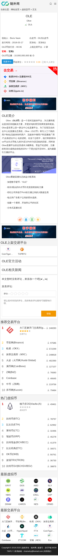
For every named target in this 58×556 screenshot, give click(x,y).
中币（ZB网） (13, 384)
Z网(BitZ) (11, 372)
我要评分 (7, 61)
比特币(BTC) (13, 418)
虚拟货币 (26, 9)
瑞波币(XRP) (13, 436)
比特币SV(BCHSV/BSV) (19, 466)
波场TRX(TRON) (15, 460)
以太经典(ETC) (14, 448)
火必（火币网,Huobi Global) (21, 360)
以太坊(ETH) (13, 424)
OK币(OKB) (12, 454)
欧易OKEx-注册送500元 (19, 76)
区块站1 (42, 42)
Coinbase (11, 378)
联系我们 (47, 551)
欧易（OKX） (13, 348)
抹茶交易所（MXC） (18, 86)
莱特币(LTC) (12, 430)
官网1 (11, 51)
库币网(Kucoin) (14, 390)
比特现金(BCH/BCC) (17, 442)
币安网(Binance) (15, 342)
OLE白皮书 (43, 38)
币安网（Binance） (18, 81)
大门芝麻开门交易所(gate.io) (35, 327)
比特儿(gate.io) (16, 91)
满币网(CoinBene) (16, 366)
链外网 (33, 548)
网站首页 (15, 9)
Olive (8, 177)
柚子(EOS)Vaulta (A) (30, 404)
